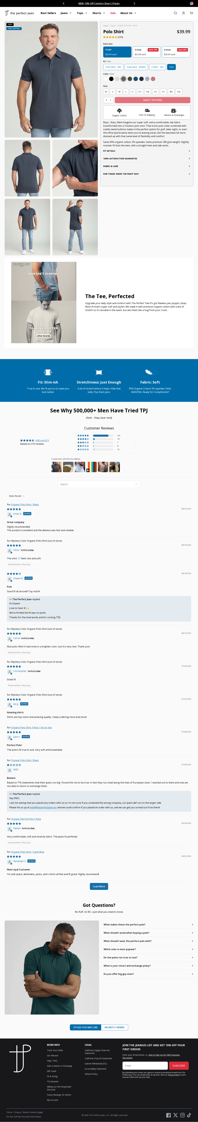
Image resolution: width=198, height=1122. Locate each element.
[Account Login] (183, 13)
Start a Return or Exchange (59, 1066)
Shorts (96, 13)
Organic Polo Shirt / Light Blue (27, 851)
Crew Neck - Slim (113, 67)
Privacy (17, 1112)
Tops (80, 13)
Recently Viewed (115, 1027)
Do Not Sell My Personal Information (23, 1116)
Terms (9, 1112)
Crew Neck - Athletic (136, 67)
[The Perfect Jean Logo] (19, 13)
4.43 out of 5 (42, 440)
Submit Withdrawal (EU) (96, 1063)
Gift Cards (51, 1071)
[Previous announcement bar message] (63, 3)
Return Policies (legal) (33, 1112)
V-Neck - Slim (157, 67)
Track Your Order (55, 1050)
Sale (113, 13)
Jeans (64, 13)
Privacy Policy (173, 1075)
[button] (192, 13)
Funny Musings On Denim (59, 1094)
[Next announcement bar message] (134, 3)
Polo (171, 67)
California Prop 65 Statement (98, 1058)
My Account (52, 1100)
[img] (14, 509)
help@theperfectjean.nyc (43, 807)
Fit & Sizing (52, 1076)
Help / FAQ (52, 1060)
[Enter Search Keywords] (175, 13)
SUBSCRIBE (179, 1065)
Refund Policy (91, 1074)
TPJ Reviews (52, 1081)
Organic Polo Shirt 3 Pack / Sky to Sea (31, 727)
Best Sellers (48, 13)
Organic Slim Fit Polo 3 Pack (26, 819)
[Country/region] (191, 3)
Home (105, 25)
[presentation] (51, 138)
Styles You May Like (85, 1027)
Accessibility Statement (95, 1068)
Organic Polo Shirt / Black (25, 504)
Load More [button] (99, 886)
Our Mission (52, 1055)
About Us (126, 13)
